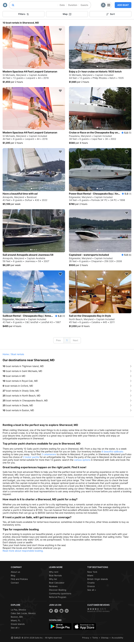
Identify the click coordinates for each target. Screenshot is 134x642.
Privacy (85, 637)
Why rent (53, 572)
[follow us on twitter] (51, 611)
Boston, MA (17, 617)
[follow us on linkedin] (67, 611)
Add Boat (123, 5)
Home (6, 354)
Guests (84, 5)
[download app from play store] (60, 626)
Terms (95, 637)
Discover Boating (57, 590)
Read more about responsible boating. (23, 550)
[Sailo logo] (16, 637)
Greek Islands (18, 624)
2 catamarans (49, 454)
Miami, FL (15, 620)
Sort (112, 14)
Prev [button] (58, 340)
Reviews (53, 586)
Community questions (60, 593)
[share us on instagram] (61, 611)
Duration (72, 5)
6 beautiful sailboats (112, 451)
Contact (15, 582)
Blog (13, 575)
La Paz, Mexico (18, 609)
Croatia (90, 582)
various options (82, 459)
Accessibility (117, 637)
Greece (91, 586)
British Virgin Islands (97, 579)
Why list (53, 579)
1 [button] (66, 340)
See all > (91, 590)
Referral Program (57, 597)
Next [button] (75, 340)
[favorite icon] (60, 30)
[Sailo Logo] (5, 5)
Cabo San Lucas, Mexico (23, 613)
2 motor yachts (31, 457)
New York (92, 572)
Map (65, 14)
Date (62, 5)
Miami (90, 575)
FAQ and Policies (19, 579)
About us (15, 572)
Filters (21, 14)
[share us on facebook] (56, 611)
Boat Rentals (55, 575)
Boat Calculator (56, 582)
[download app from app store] (84, 626)
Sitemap (105, 637)
